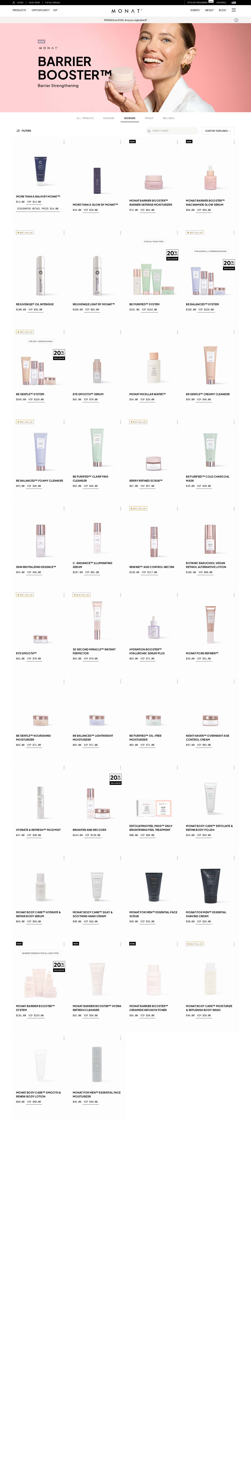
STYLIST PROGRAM (197, 2)
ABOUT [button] (209, 10)
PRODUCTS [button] (19, 10)
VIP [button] (55, 10)
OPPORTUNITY (41, 10)
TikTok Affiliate (52, 3)
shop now (40, 218)
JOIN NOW (34, 3)
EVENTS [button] (195, 10)
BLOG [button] (222, 10)
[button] (234, 3)
